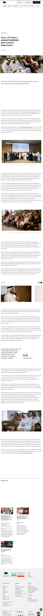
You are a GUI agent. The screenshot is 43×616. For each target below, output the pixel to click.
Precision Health (31, 592)
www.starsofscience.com (26, 452)
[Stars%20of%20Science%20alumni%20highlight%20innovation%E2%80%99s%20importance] (1, 50)
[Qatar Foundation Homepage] (5, 2)
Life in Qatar (30, 598)
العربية (37, 5)
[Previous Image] (39, 282)
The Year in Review (6, 596)
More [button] (21, 5)
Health (21, 522)
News (18, 522)
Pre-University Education (19, 586)
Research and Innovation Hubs (33, 588)
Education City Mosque (26, 127)
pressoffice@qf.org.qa (7, 605)
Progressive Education (19, 596)
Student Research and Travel (20, 593)
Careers (4, 593)
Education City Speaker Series (33, 599)
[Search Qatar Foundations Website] (39, 5)
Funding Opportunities (19, 590)
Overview (17, 585)
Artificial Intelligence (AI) (6, 525)
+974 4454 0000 (20, 612)
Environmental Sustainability (33, 589)
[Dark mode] (34, 6)
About (29, 572)
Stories (29, 574)
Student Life (17, 589)
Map (3, 594)
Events (29, 575)
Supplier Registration (6, 598)
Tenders (4, 597)
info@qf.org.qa (20, 611)
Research (10, 5)
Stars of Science (31, 112)
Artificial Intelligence (31, 590)
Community (15, 5)
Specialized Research (31, 586)
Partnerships (5, 592)
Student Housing (18, 592)
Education (5, 5)
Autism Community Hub (32, 601)
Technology (3, 524)
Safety (24, 5)
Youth (2, 554)
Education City (37, 2)
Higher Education (18, 588)
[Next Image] (41, 282)
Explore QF (20, 2)
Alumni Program (18, 594)
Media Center (28, 2)
